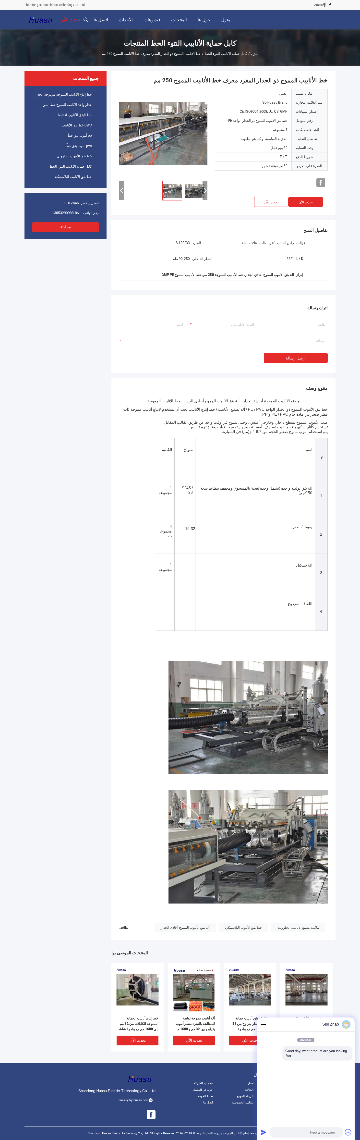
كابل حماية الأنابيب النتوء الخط (226, 54)
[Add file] (348, 1132)
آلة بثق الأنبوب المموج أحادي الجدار (185, 927)
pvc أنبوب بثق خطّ (79, 146)
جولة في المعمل (203, 1089)
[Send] (263, 1132)
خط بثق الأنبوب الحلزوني (74, 156)
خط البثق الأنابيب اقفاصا (75, 115)
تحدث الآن (306, 202)
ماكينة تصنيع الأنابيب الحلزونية (298, 927)
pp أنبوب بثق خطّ (80, 135)
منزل (254, 54)
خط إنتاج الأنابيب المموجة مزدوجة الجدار (63, 94)
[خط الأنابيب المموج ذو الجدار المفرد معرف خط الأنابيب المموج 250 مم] (163, 133)
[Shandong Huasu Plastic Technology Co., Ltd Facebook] (330, 5)
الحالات (248, 1089)
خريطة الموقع (245, 1096)
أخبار (250, 1083)
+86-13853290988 (66, 213)
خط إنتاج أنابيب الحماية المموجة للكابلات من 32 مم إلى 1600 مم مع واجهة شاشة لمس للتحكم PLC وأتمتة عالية (137, 1024)
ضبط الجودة (205, 1096)
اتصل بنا (208, 1102)
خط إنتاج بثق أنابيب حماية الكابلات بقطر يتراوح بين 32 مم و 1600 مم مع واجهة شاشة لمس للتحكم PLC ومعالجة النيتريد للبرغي (251, 1024)
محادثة (65, 227)
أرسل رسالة (296, 358)
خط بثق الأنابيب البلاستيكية (73, 177)
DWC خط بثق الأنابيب (77, 125)
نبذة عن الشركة (203, 1083)
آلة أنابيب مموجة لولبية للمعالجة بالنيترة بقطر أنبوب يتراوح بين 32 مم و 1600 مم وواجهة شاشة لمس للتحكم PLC (195, 1024)
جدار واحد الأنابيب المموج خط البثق (67, 105)
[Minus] (263, 1024)
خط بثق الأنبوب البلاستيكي (243, 927)
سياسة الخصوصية (242, 1102)
